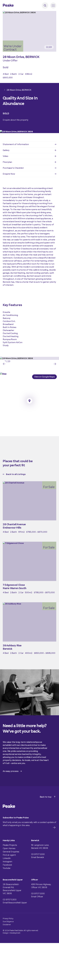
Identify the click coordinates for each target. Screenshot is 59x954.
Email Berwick (37, 857)
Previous (4, 364)
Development (15, 933)
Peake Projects (10, 845)
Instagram (7, 861)
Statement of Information (16, 144)
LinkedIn (7, 858)
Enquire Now (9, 173)
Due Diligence (8, 921)
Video (5, 156)
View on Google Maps (44, 376)
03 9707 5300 (38, 854)
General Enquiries (11, 851)
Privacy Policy (8, 918)
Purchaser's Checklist (13, 167)
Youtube (6, 868)
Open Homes (9, 848)
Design (5, 933)
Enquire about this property (15, 119)
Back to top (45, 796)
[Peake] (16, 5)
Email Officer (37, 896)
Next (55, 364)
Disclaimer (7, 924)
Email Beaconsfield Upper (15, 902)
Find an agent (9, 854)
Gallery (6, 150)
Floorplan (7, 162)
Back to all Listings (16, 474)
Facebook (7, 864)
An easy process (11, 771)
